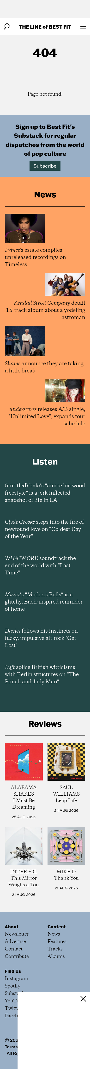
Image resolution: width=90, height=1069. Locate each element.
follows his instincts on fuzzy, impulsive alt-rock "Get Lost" (41, 638)
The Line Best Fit (45, 26)
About (11, 927)
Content (57, 927)
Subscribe (45, 166)
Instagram (16, 978)
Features (57, 941)
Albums (56, 956)
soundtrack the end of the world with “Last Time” (40, 566)
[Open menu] (83, 26)
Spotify (12, 986)
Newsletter (17, 934)
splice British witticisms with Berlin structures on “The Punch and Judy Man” (42, 674)
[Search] (7, 26)
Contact (14, 949)
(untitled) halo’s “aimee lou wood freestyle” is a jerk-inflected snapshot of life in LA (45, 493)
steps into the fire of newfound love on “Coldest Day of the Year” (44, 529)
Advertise (15, 941)
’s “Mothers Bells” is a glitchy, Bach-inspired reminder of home (44, 602)
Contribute (17, 956)
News (54, 934)
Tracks (55, 949)
